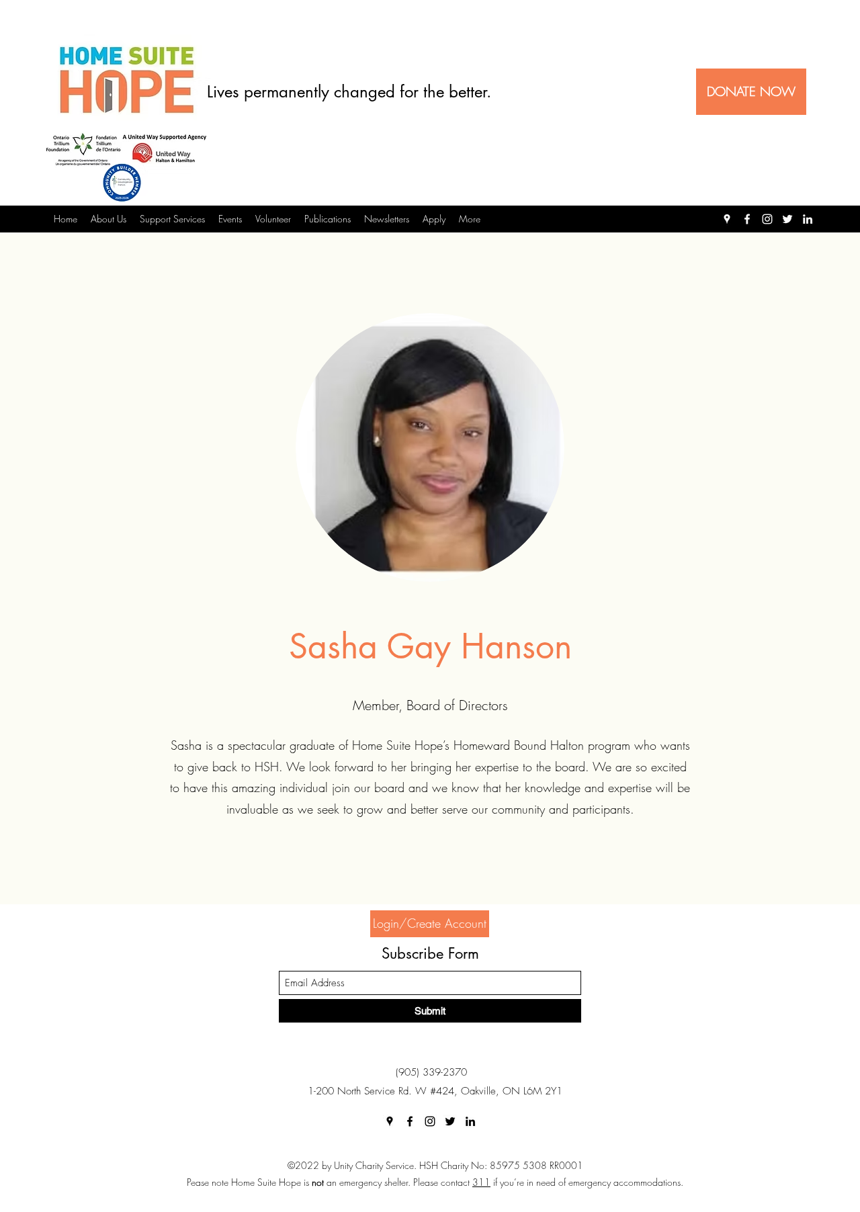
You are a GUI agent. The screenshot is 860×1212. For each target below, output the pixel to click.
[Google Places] (727, 219)
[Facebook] (747, 219)
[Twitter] (787, 219)
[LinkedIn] (807, 219)
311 (481, 1182)
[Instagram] (767, 219)
